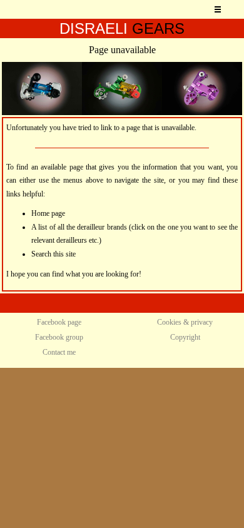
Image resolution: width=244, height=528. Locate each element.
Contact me (59, 352)
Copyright (185, 337)
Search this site (53, 254)
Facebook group (59, 337)
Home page (48, 213)
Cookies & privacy (185, 322)
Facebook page (59, 322)
